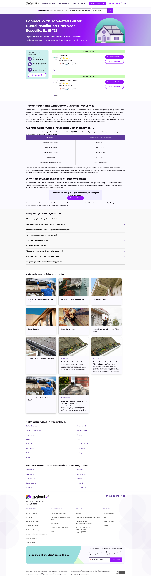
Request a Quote (113, 57)
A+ (68, 63)
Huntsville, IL (81, 474)
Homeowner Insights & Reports (61, 528)
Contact (78, 513)
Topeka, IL (80, 478)
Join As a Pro (113, 3)
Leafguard (63, 55)
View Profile (113, 61)
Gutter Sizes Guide (34, 329)
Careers (105, 525)
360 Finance (55, 523)
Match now (36, 75)
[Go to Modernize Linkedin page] (117, 496)
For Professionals (64, 3)
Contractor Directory (32, 530)
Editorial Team (30, 542)
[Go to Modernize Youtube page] (124, 496)
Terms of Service (60, 574)
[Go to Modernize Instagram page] (110, 496)
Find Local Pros (96, 3)
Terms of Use (36, 571)
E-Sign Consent (43, 571)
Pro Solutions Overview (58, 513)
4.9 (63, 63)
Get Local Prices (75, 198)
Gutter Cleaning (31, 426)
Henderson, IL (81, 469)
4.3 (75, 63)
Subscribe (116, 560)
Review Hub (29, 517)
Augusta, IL (30, 474)
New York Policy (38, 573)
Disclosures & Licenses (63, 571)
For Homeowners (48, 3)
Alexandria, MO (82, 487)
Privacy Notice (29, 571)
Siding (79, 439)
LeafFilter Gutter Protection (69, 81)
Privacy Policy (51, 574)
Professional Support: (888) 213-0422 (88, 517)
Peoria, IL (80, 483)
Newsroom (106, 530)
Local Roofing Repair (33, 430)
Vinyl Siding (30, 435)
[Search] (125, 3)
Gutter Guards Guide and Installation (41, 359)
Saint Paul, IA (30, 478)
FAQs (104, 517)
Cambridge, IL (31, 483)
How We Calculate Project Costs (36, 534)
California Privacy (30, 573)
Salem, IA (29, 487)
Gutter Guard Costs (68, 329)
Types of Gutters (99, 299)
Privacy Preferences (53, 571)
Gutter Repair (81, 426)
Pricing (53, 532)
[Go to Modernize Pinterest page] (107, 496)
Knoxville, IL (30, 469)
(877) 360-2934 (81, 530)
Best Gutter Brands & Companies (73, 299)
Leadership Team (108, 521)
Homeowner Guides (32, 521)
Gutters (79, 435)
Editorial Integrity (31, 538)
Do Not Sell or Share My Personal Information (53, 573)
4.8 (63, 89)
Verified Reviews (66, 60)
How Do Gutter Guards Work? (71, 362)
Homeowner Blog (31, 513)
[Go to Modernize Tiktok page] (121, 496)
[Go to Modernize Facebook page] (114, 496)
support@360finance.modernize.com (88, 532)
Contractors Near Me (32, 525)
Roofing (28, 439)
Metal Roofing (82, 430)
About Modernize (79, 3)
